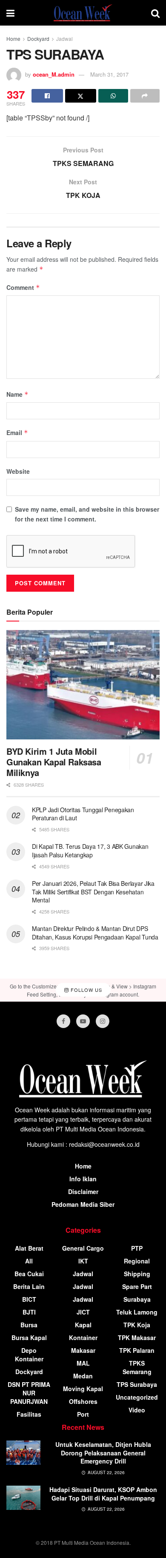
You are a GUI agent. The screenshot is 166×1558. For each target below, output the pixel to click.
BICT (29, 1299)
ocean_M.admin (53, 74)
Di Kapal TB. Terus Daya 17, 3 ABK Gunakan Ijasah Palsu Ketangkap (90, 850)
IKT (83, 1261)
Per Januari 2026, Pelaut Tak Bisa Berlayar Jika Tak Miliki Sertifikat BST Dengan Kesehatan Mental (93, 891)
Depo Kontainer (29, 1354)
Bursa (28, 1324)
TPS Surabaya (137, 1384)
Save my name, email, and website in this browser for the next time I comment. (87, 514)
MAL (83, 1363)
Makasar (83, 1350)
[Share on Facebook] (47, 96)
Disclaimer (83, 1191)
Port (83, 1414)
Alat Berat (29, 1248)
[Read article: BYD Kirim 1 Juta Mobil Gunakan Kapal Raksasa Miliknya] (83, 684)
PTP (137, 1248)
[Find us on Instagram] (102, 1021)
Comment (23, 287)
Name (17, 394)
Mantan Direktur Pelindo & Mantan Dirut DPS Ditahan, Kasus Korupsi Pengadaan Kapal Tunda (95, 932)
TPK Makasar (137, 1337)
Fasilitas (29, 1414)
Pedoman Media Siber (83, 1204)
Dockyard (38, 38)
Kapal (83, 1324)
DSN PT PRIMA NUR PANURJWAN (29, 1393)
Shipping (137, 1273)
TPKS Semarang (137, 1367)
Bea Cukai (29, 1273)
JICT (83, 1312)
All (29, 1261)
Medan (83, 1376)
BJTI (29, 1312)
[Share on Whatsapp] (113, 96)
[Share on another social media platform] (145, 96)
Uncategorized (137, 1397)
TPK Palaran (137, 1350)
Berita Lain (29, 1286)
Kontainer (83, 1337)
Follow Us (85, 989)
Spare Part (137, 1286)
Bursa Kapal (29, 1337)
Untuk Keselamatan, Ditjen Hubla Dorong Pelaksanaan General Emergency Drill (103, 1452)
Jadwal (64, 38)
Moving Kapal (83, 1388)
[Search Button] (155, 13)
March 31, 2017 (109, 74)
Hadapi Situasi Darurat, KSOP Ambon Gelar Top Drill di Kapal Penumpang (103, 1493)
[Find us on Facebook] (63, 1021)
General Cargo (83, 1248)
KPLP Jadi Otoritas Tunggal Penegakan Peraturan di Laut (83, 813)
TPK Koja (136, 1324)
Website (18, 471)
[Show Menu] (10, 13)
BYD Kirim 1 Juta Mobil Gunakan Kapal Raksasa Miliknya (53, 762)
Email (17, 432)
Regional (137, 1261)
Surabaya (137, 1299)
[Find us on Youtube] (83, 1021)
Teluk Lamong (136, 1312)
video (137, 1410)
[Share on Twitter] (81, 96)
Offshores (83, 1401)
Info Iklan (83, 1178)
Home (13, 38)
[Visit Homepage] (83, 12)
